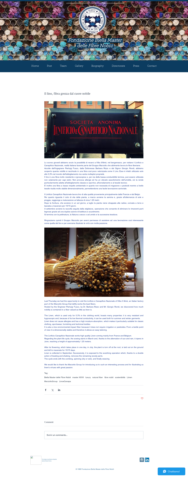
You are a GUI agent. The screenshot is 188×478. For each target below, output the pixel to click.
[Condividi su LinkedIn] (59, 390)
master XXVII (78, 377)
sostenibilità (120, 377)
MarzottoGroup (51, 381)
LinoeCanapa (65, 381)
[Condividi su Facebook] (45, 390)
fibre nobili (108, 377)
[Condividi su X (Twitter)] (52, 390)
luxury (88, 377)
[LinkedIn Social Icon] (147, 460)
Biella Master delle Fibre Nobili (57, 377)
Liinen (129, 377)
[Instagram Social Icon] (142, 460)
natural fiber (97, 377)
